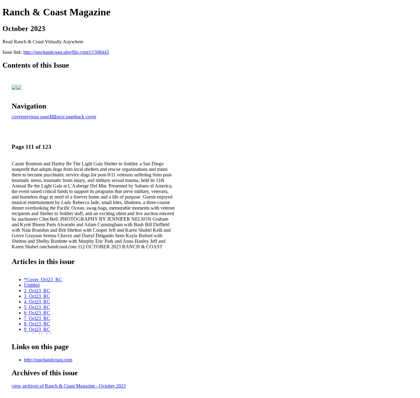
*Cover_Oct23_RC (43, 279)
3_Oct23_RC (37, 296)
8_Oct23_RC (37, 323)
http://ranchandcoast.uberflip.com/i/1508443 (66, 52)
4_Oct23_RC (37, 301)
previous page (36, 116)
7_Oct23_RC (37, 318)
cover (17, 116)
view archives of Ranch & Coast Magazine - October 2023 (69, 385)
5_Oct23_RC (37, 307)
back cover (85, 116)
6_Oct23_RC (37, 312)
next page (65, 116)
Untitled (32, 285)
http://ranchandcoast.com (48, 359)
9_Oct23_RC (37, 329)
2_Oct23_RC (37, 290)
